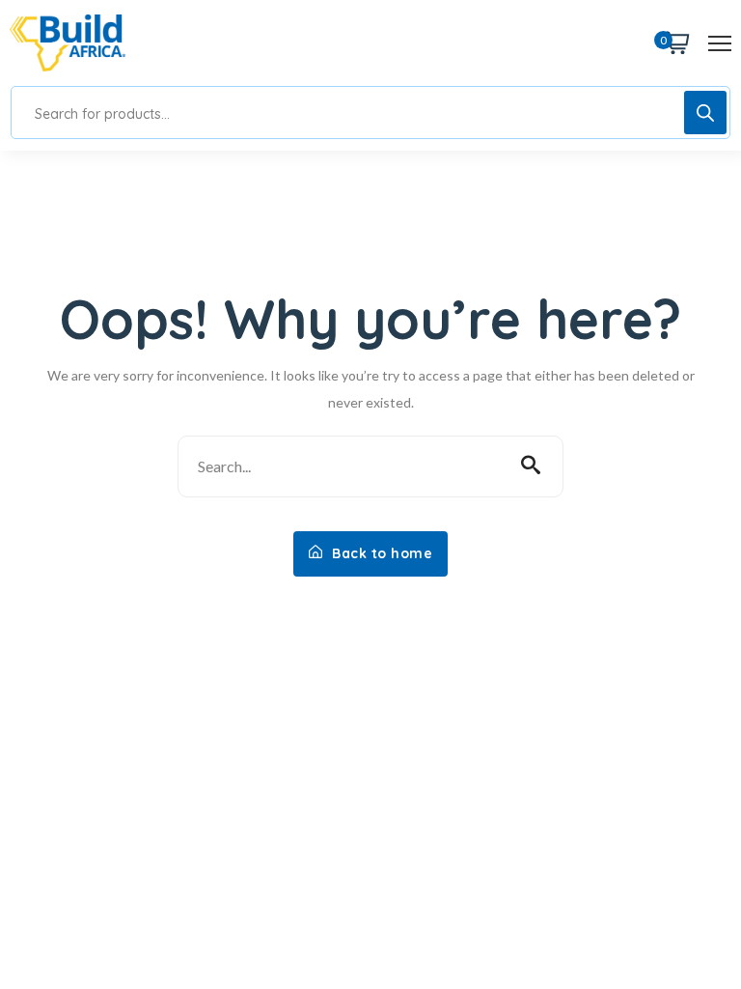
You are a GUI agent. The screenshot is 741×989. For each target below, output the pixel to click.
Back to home (380, 553)
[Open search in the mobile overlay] (370, 112)
